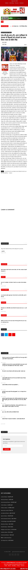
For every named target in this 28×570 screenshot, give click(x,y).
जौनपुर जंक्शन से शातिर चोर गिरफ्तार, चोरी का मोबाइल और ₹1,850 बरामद (12, 248)
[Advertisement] (14, 189)
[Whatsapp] (16, 5)
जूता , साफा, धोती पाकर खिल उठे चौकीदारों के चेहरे (10, 411)
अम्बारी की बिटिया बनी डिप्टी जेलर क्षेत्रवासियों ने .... (10, 384)
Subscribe (7, 449)
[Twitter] (12, 5)
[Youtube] (14, 5)
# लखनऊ (10, 173)
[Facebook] (10, 5)
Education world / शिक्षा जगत (6, 32)
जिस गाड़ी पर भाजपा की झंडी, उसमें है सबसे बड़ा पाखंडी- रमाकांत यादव (13, 371)
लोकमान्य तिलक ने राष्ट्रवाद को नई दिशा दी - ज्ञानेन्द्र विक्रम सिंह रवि (13, 418)
